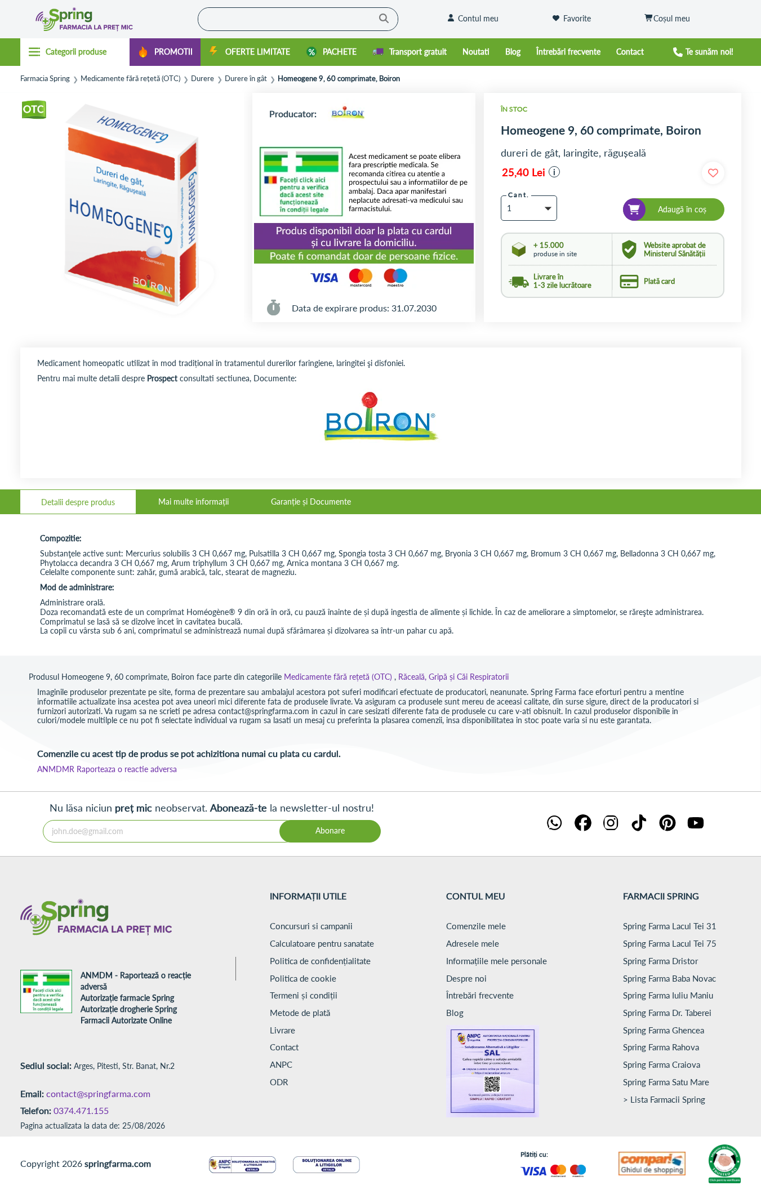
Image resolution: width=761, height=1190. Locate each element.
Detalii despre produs (78, 502)
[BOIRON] (347, 113)
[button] (554, 171)
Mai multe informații (193, 501)
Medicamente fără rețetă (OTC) (130, 78)
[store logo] (106, 19)
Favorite (577, 18)
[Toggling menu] (75, 52)
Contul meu (478, 18)
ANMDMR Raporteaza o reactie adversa (107, 769)
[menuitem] (165, 52)
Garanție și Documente (311, 501)
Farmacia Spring (45, 78)
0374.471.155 (81, 1110)
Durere (202, 78)
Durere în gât (246, 78)
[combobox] (298, 19)
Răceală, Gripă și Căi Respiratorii (453, 676)
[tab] (78, 501)
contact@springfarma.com (98, 1093)
